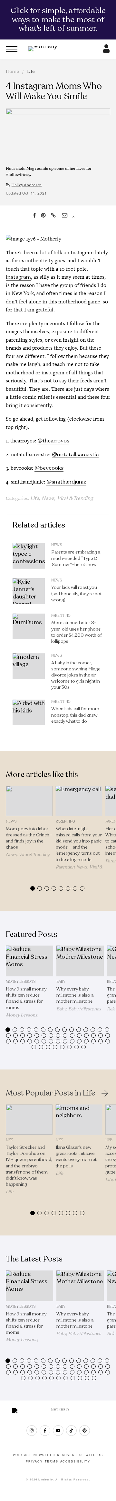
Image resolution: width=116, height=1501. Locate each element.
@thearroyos (53, 440)
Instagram (18, 277)
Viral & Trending (75, 498)
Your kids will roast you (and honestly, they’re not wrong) (76, 593)
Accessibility (75, 1461)
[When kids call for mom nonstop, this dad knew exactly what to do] (29, 714)
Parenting (61, 615)
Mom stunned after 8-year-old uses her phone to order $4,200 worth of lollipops (76, 632)
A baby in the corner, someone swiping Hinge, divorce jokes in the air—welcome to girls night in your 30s (76, 675)
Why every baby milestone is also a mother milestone (74, 995)
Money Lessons (20, 981)
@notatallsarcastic (75, 454)
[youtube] (58, 1430)
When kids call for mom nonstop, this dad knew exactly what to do (75, 715)
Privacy (34, 1461)
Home (12, 71)
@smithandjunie (66, 481)
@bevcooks (48, 468)
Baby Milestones (84, 1009)
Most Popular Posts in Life (50, 1093)
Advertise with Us (82, 1455)
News (48, 498)
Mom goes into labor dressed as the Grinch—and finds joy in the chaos (29, 838)
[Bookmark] (74, 215)
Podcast (22, 1455)
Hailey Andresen (27, 185)
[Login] (106, 51)
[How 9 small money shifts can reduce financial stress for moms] (29, 961)
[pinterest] (84, 1430)
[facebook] (45, 1430)
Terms (51, 1461)
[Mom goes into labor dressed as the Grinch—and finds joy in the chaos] (29, 801)
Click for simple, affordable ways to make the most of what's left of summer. (58, 19)
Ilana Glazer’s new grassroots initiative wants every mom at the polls (76, 1156)
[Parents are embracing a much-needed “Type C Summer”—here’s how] (29, 557)
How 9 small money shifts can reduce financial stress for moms (26, 998)
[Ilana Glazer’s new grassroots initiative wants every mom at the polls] (79, 1119)
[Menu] (11, 49)
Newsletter (47, 1455)
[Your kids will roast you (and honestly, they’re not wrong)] (29, 592)
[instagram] (31, 1430)
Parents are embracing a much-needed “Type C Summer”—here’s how (75, 558)
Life (31, 71)
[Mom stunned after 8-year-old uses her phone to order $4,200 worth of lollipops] (29, 630)
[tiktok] (71, 1430)
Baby (60, 981)
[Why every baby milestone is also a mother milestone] (80, 961)
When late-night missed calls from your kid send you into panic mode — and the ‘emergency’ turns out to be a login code (79, 844)
